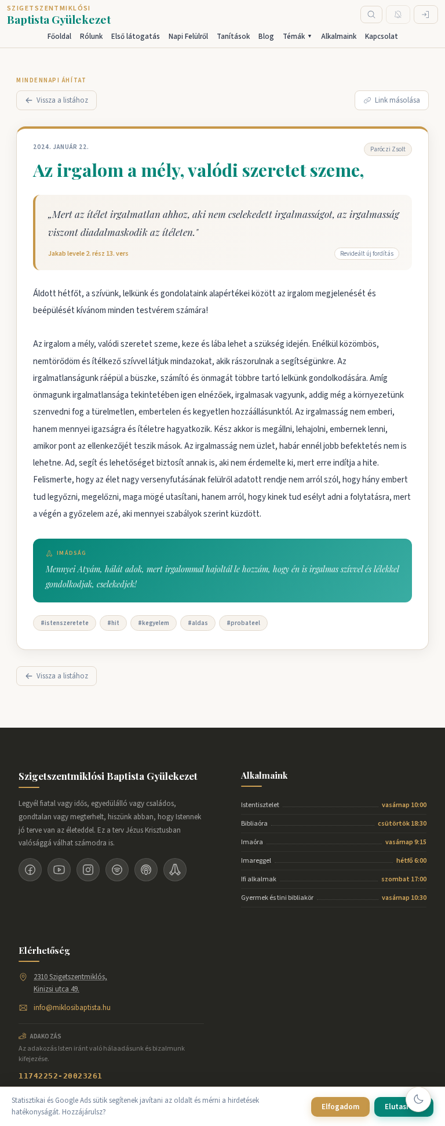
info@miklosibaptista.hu (72, 1007)
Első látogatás (135, 36)
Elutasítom (404, 1107)
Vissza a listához (62, 100)
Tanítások (233, 36)
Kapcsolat (381, 36)
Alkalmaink (338, 36)
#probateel (243, 623)
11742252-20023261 (61, 1075)
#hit (113, 623)
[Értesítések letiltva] (398, 14)
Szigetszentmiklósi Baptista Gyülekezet (108, 775)
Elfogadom (340, 1107)
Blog (266, 36)
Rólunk (91, 36)
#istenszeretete (65, 623)
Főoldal (59, 36)
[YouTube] (59, 869)
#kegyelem (153, 623)
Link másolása (397, 100)
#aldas (198, 623)
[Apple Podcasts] (146, 869)
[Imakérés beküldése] (175, 869)
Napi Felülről (188, 36)
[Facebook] (30, 869)
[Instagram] (88, 869)
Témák (297, 36)
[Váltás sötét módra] (418, 1099)
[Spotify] (117, 869)
